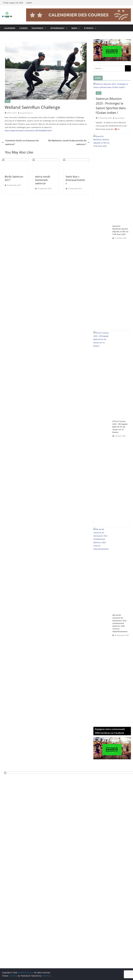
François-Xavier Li (26, 113)
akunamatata (119, 118)
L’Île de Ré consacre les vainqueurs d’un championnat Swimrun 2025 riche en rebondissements (120, 623)
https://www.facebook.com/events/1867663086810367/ (28, 130)
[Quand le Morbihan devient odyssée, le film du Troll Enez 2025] (101, 232)
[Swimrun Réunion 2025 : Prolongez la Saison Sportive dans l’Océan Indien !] (112, 85)
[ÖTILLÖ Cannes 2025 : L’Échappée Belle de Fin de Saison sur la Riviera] (101, 428)
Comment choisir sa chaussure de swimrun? (22, 142)
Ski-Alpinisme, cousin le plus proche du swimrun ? (67, 142)
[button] (44, 28)
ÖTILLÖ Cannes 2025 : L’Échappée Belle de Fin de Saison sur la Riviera (120, 426)
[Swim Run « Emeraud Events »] (76, 160)
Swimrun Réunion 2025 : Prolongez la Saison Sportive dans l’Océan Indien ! (111, 105)
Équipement (37, 28)
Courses (23, 28)
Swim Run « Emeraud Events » (75, 180)
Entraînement (57, 28)
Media (74, 28)
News (7, 101)
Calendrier (9, 28)
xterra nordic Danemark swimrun (43, 180)
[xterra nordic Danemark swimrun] (45, 160)
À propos (88, 28)
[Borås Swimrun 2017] (15, 160)
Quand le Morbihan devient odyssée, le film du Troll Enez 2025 (120, 230)
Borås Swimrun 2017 (14, 178)
